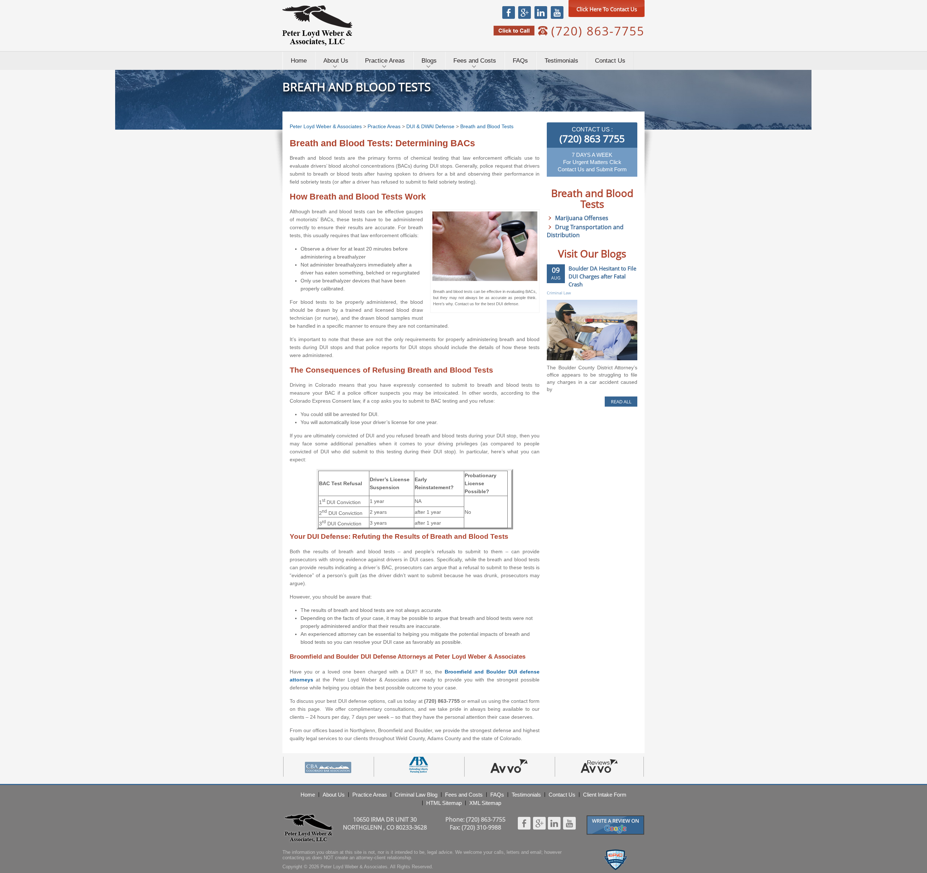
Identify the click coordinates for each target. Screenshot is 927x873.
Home (299, 60)
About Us (335, 60)
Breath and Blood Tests (486, 126)
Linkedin (541, 12)
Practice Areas (385, 60)
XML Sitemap (485, 803)
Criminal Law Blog (416, 795)
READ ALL (621, 401)
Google (524, 12)
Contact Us (610, 60)
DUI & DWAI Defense (430, 126)
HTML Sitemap (444, 803)
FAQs (520, 60)
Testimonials (561, 60)
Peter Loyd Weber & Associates (317, 25)
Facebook (508, 12)
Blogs (429, 60)
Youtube (557, 12)
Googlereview (616, 818)
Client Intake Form (604, 795)
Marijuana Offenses (581, 218)
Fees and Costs (474, 60)
